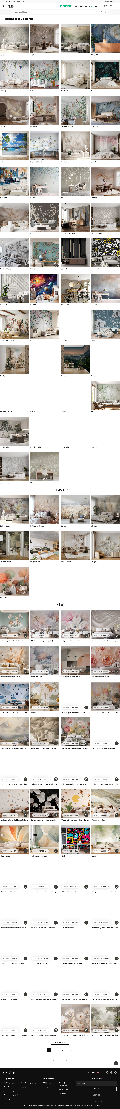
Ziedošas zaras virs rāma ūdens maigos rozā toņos (14, 1035)
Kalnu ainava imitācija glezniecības (14, 748)
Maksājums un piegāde (10, 1095)
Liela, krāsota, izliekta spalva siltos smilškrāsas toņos (105, 999)
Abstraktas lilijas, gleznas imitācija (105, 712)
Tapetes (23, 1087)
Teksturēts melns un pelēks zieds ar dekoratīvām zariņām (75, 784)
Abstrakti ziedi (36, 677)
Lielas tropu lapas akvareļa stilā (103, 748)
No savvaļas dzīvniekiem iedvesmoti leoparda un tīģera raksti (44, 999)
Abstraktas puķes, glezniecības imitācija (75, 748)
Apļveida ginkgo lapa (39, 856)
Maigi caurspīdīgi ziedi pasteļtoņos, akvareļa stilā (44, 641)
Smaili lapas (5, 856)
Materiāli (6, 1087)
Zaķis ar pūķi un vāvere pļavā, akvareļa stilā (105, 928)
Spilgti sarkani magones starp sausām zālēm (105, 784)
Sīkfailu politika (64, 1089)
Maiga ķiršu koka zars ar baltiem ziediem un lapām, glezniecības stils (105, 892)
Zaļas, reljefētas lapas (39, 963)
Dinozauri (35, 712)
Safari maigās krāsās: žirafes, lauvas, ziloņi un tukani (105, 963)
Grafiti (64, 856)
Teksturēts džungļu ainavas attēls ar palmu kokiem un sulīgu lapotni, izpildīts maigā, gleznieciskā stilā (105, 1035)
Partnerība (62, 1093)
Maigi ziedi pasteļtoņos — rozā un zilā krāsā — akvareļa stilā (75, 641)
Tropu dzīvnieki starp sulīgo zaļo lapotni (75, 820)
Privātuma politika (49, 1083)
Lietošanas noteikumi (50, 1091)
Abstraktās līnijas (98, 820)
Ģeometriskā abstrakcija (71, 677)
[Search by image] (101, 11)
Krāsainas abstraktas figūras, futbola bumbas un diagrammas (14, 712)
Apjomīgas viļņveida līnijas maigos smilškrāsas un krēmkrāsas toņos (105, 641)
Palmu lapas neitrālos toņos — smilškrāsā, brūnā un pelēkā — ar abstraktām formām (75, 892)
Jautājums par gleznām (10, 1091)
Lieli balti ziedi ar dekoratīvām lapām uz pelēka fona (75, 1035)
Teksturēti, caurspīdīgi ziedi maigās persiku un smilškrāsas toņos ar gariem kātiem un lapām (44, 892)
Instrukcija (6, 1099)
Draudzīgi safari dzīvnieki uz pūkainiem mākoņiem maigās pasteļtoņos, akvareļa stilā (14, 641)
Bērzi (94, 856)
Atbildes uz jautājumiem (11, 1083)
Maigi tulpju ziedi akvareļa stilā (12, 963)
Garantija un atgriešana (28, 1083)
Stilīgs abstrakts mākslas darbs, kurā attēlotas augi (44, 784)
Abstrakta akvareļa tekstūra (11, 999)
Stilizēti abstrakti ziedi (100, 677)
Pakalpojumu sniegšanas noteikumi (66, 1084)
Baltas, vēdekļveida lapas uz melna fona (44, 820)
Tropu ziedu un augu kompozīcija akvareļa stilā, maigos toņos (14, 784)
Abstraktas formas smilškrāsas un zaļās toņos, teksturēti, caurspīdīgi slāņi (14, 928)
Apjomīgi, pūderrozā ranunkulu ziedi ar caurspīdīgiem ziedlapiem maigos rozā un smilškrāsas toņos (75, 963)
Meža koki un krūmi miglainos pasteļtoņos (44, 1035)
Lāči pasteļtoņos (68, 928)
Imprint (45, 1087)
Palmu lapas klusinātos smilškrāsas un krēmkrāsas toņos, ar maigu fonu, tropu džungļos (44, 928)
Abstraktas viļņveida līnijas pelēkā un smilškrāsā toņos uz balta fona (75, 999)
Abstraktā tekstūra (8, 892)
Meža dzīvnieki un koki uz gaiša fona (14, 820)
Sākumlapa (55, 1060)
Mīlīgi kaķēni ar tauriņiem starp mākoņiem (75, 712)
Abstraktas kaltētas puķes (10, 677)
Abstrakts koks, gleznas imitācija (43, 748)
